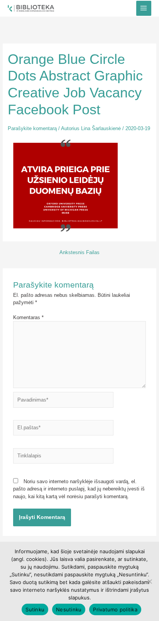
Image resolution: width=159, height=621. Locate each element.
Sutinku (34, 609)
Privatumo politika (115, 609)
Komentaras (28, 317)
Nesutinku (68, 609)
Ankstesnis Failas (79, 252)
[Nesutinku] (149, 581)
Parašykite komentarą (32, 128)
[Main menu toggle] (143, 8)
